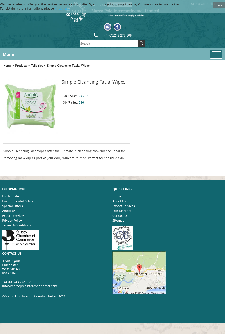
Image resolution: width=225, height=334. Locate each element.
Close (219, 5)
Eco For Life (10, 196)
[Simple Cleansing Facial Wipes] (30, 132)
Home (7, 65)
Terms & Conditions (16, 225)
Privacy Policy (12, 220)
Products (21, 65)
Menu (8, 54)
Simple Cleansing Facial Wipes (68, 65)
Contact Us (120, 216)
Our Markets (121, 211)
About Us (9, 211)
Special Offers (12, 206)
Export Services (13, 216)
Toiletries (37, 65)
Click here (62, 8)
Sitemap (118, 220)
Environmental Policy (17, 201)
